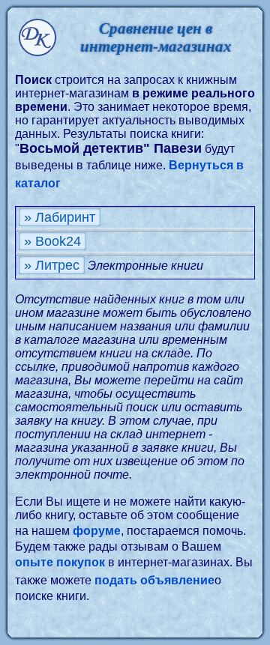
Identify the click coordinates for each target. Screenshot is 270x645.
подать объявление (154, 580)
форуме (97, 530)
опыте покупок (60, 562)
